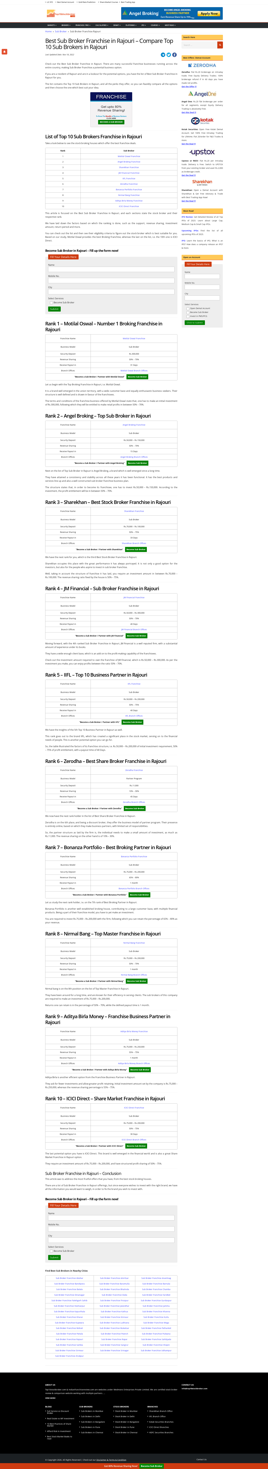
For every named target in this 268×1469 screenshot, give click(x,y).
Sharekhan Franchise (129, 167)
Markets (51, 25)
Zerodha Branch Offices (134, 802)
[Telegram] (163, 55)
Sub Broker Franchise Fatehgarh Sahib (69, 1300)
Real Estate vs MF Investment (60, 1418)
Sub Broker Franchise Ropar (114, 1339)
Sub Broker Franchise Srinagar (114, 1350)
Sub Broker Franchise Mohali (69, 1328)
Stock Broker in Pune (124, 1427)
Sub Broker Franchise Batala (69, 1289)
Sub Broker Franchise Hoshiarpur (69, 1306)
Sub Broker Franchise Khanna (156, 1311)
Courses (154, 25)
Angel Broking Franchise (129, 161)
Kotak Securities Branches (161, 1422)
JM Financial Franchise (129, 173)
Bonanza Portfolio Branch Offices (134, 888)
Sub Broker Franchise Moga (156, 1322)
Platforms (130, 25)
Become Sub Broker (151, 1466)
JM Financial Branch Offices (134, 629)
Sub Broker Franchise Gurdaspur (156, 1300)
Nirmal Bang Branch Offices (134, 974)
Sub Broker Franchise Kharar (69, 1317)
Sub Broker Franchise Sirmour (69, 1350)
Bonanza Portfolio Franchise (129, 189)
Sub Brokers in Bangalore (93, 1422)
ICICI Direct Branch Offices (134, 1139)
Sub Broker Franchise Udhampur (156, 1350)
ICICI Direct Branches (159, 1427)
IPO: (184, 240)
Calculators (101, 25)
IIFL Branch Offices (134, 715)
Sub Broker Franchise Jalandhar (114, 1306)
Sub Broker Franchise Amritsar (114, 1278)
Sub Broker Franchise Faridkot (156, 1295)
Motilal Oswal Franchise (129, 156)
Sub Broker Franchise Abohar (69, 1278)
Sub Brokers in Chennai (92, 1432)
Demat (116, 25)
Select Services (56, 298)
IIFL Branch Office (157, 1416)
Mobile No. (53, 276)
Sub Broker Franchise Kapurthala (69, 1311)
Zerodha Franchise (129, 184)
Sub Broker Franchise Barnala (156, 1283)
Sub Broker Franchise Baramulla (114, 1283)
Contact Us (201, 1459)
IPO (143, 25)
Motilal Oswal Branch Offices (134, 370)
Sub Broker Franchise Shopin (156, 1345)
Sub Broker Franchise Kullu (156, 1317)
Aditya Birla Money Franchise (129, 200)
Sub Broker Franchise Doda (114, 1295)
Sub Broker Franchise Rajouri (69, 1339)
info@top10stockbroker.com (194, 1388)
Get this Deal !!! (189, 112)
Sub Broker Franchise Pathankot (156, 1328)
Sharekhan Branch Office (161, 1411)
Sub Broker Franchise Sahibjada (156, 1339)
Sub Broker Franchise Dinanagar (69, 1295)
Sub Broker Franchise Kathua (114, 1311)
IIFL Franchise (129, 178)
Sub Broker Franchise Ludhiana (114, 1322)
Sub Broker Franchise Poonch (114, 1333)
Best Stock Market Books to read (59, 1437)
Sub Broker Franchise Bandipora (69, 1283)
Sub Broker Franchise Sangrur (114, 1345)
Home (48, 31)
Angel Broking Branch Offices (134, 457)
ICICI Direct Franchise (129, 206)
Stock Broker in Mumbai (126, 1411)
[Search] (220, 44)
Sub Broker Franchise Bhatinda (114, 1289)
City (50, 287)
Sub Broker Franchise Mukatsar (114, 1328)
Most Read (169, 25)
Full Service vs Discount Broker (58, 1412)
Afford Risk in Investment (59, 1431)
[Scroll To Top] (263, 1458)
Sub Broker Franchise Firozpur (114, 1300)
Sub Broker (61, 31)
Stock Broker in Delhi (125, 1416)
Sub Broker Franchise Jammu (156, 1306)
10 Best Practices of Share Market (59, 1424)
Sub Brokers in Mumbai (92, 1411)
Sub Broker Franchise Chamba (156, 1289)
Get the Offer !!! (189, 86)
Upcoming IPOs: (190, 230)
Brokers (65, 25)
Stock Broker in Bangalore (127, 1422)
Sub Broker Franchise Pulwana (156, 1333)
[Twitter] (169, 55)
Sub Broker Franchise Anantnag (156, 1278)
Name (51, 264)
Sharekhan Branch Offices (134, 543)
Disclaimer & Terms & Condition (111, 1460)
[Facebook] (174, 55)
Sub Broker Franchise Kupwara (69, 1322)
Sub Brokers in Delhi (90, 1416)
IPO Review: (187, 217)
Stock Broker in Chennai (126, 1432)
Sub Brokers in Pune (90, 1427)
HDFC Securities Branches (161, 1432)
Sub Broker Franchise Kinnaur (114, 1317)
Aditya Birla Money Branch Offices (134, 1063)
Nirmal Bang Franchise (129, 195)
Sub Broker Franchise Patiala (69, 1333)
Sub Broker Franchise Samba (69, 1345)
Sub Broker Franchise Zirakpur (69, 1356)
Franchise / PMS (82, 25)
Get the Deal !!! (189, 143)
